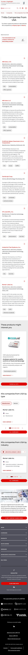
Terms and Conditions (16, 648)
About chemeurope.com (14, 638)
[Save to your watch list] (24, 58)
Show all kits (14, 384)
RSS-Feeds (4, 560)
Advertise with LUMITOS (13, 632)
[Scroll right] (25, 452)
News (2, 527)
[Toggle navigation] (26, 8)
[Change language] (23, 8)
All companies (14, 432)
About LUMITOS (13, 635)
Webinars (4, 549)
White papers (5, 543)
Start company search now (14, 518)
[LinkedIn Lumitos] (14, 626)
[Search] (17, 8)
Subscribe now (14, 583)
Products (4, 538)
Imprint (5, 648)
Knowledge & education (8, 554)
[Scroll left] (22, 452)
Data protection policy (14, 650)
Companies (4, 532)
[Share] (20, 8)
